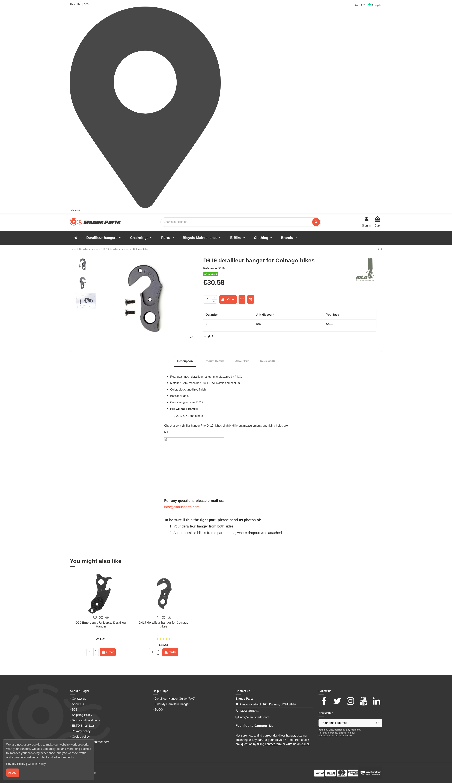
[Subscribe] (377, 723)
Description (185, 361)
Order (231, 299)
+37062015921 (249, 710)
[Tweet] (209, 336)
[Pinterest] (213, 336)
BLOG (159, 709)
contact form (273, 744)
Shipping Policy (82, 715)
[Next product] (381, 249)
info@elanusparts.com (181, 507)
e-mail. (305, 744)
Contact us (79, 698)
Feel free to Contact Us (254, 726)
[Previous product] (379, 249)
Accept (12, 772)
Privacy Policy (16, 764)
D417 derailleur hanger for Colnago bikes (163, 624)
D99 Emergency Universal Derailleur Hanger (101, 624)
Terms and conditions (86, 720)
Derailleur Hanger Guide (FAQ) (175, 698)
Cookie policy (81, 736)
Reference (210, 268)
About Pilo (242, 361)
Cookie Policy (37, 764)
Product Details (214, 361)
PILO (238, 376)
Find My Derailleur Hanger (172, 704)
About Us (75, 4)
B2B (86, 4)
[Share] (205, 336)
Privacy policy (81, 731)
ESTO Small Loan (83, 725)
